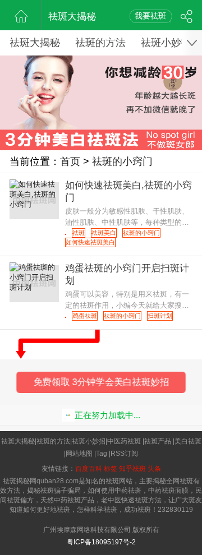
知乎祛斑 (132, 469)
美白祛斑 (188, 441)
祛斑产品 (157, 441)
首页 (70, 161)
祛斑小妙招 (166, 42)
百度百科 (88, 469)
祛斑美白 (103, 232)
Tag (101, 453)
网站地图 (79, 453)
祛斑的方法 (100, 42)
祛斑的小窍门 (122, 161)
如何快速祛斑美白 (90, 242)
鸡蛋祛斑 (84, 315)
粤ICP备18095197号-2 (101, 542)
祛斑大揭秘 (72, 16)
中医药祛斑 (124, 441)
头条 (154, 469)
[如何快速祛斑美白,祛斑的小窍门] (65, 234)
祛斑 (78, 232)
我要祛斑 (150, 15)
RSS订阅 (124, 453)
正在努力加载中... (107, 415)
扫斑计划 (160, 315)
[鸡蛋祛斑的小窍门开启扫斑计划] (65, 317)
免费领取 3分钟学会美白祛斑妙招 (101, 382)
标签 (110, 469)
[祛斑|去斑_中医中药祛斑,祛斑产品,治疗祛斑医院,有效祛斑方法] (21, 15)
